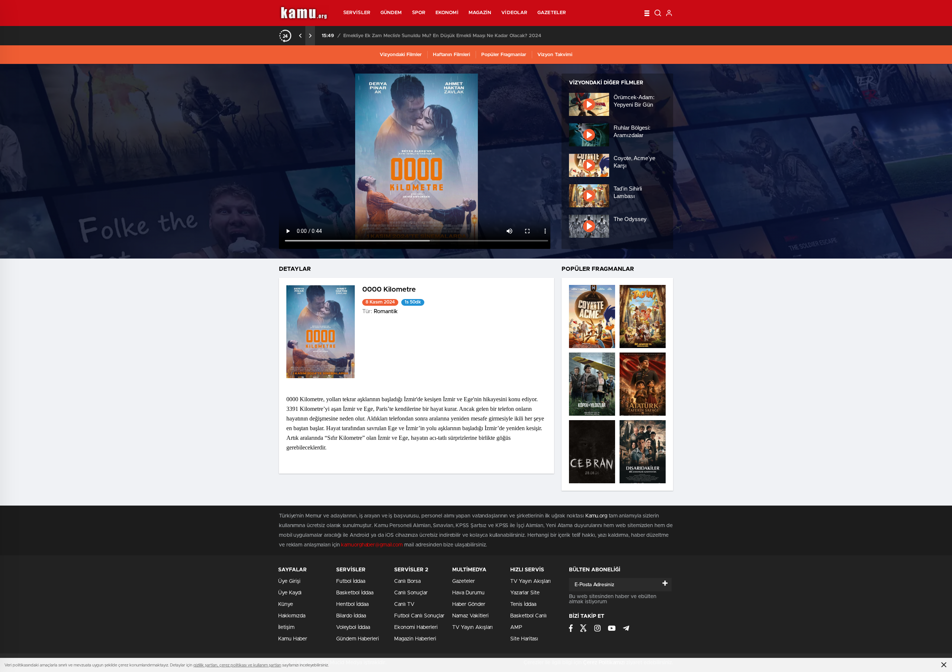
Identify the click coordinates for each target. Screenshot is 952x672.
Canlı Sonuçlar (411, 592)
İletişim (286, 627)
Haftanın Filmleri (451, 54)
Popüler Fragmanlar (503, 54)
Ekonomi (447, 12)
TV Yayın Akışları (472, 627)
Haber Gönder (468, 604)
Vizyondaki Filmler (401, 54)
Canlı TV (404, 604)
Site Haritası (524, 639)
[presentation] (300, 35)
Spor (418, 12)
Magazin (480, 12)
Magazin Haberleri (415, 639)
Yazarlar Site (525, 592)
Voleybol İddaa (353, 627)
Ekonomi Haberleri (416, 627)
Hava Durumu (468, 592)
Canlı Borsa (407, 581)
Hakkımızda (291, 616)
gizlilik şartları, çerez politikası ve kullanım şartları (237, 665)
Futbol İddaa (350, 581)
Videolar (514, 12)
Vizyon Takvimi (554, 54)
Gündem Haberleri (357, 639)
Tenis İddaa (523, 604)
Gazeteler (551, 12)
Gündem (391, 12)
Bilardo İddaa (351, 616)
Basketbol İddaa (354, 592)
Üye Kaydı (290, 592)
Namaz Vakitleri (470, 616)
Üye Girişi (289, 581)
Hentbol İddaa (352, 604)
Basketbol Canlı (528, 616)
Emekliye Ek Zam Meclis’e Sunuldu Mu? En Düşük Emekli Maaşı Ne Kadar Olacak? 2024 (442, 35)
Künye (285, 604)
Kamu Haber (292, 639)
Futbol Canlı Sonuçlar (419, 616)
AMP (516, 627)
